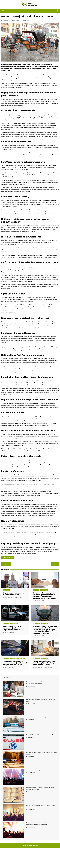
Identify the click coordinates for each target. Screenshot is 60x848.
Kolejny (54, 564)
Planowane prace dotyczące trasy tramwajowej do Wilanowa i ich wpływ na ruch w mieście (15, 663)
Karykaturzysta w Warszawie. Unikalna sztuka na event (13, 594)
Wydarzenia (44, 623)
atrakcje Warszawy (8, 557)
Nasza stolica (26, 20)
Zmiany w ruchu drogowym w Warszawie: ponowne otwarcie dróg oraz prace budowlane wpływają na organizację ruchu (44, 595)
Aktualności (36, 590)
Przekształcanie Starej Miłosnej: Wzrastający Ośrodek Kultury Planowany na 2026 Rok (44, 663)
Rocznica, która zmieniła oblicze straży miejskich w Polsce (41, 717)
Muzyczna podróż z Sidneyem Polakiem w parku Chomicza (41, 770)
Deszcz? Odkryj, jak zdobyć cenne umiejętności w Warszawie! (41, 734)
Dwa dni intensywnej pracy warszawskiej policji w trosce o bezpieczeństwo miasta (14, 628)
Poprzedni (6, 564)
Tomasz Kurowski (6, 20)
